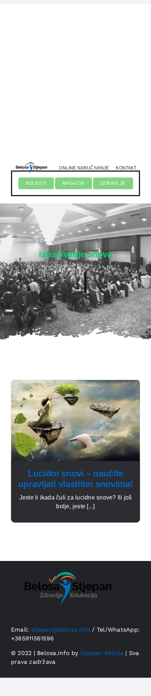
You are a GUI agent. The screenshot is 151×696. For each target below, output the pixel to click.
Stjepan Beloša (102, 653)
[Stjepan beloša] (31, 161)
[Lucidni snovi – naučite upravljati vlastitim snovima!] (75, 384)
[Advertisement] (75, 79)
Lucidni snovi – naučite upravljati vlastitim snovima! (75, 478)
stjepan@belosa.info (61, 629)
